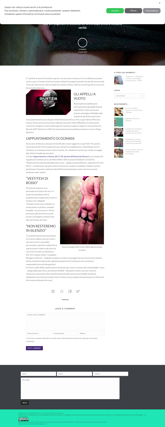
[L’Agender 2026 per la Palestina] (118, 122)
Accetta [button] (115, 10)
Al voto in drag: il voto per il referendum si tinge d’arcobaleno (133, 152)
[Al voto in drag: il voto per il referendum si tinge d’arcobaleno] (118, 153)
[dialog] (82, 12)
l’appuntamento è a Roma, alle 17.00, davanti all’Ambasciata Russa (60, 156)
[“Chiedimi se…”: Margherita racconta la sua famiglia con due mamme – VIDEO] (118, 79)
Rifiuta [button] (133, 10)
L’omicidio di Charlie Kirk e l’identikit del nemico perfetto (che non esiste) (133, 131)
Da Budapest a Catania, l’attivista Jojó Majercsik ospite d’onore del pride (133, 141)
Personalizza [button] (152, 10)
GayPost (83, 49)
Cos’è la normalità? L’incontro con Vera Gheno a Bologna (133, 110)
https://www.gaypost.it (39, 424)
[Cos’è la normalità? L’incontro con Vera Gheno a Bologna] (118, 111)
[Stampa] (53, 291)
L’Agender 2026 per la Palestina (132, 119)
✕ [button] (160, 3)
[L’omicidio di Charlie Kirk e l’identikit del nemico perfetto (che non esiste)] (118, 132)
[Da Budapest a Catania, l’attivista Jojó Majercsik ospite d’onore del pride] (118, 142)
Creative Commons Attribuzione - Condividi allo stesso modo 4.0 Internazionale (79, 422)
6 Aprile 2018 (82, 52)
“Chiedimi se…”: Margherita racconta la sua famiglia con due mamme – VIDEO (134, 78)
